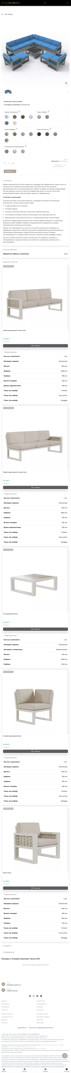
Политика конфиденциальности (40, 1028)
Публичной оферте (41, 1048)
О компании (41, 1001)
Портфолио (5, 1007)
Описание (7, 180)
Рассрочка (40, 1023)
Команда (40, 1007)
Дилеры (4, 1020)
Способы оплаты (42, 1014)
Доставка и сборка (43, 1017)
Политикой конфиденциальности (51, 1045)
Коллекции (5, 1004)
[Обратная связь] (64, 1055)
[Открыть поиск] (44, 3)
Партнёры (40, 1010)
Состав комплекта (10, 249)
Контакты (4, 1023)
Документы (22, 1028)
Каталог (4, 1001)
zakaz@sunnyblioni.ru (14, 985)
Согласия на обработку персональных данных (21, 1046)
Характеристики (11, 352)
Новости (4, 1010)
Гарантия (7, 946)
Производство (9, 952)
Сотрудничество (7, 1017)
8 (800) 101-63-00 (12, 991)
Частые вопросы (7, 1014)
